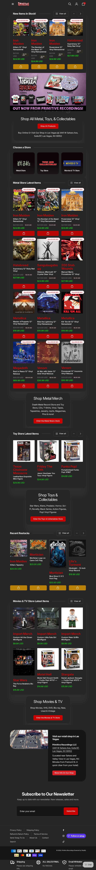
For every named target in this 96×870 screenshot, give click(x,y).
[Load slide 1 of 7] (34, 111)
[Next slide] (62, 111)
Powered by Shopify (80, 850)
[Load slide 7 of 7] (56, 111)
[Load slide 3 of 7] (42, 111)
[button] (13, 4)
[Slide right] (80, 13)
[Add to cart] (21, 66)
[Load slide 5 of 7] (49, 111)
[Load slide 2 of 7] (38, 111)
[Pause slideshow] (68, 111)
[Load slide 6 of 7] (53, 111)
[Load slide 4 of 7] (45, 111)
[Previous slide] (28, 111)
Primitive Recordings (68, 850)
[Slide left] (73, 13)
